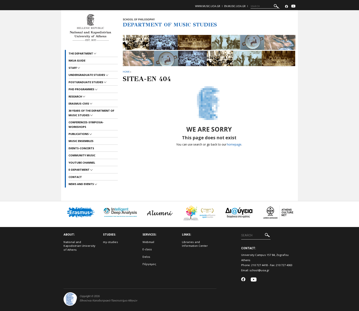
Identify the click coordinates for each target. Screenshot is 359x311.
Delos (146, 257)
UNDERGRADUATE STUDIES (87, 75)
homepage (234, 144)
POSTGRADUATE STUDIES (86, 82)
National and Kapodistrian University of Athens (80, 246)
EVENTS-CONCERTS (81, 148)
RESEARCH (76, 96)
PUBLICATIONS (79, 134)
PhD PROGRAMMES (82, 89)
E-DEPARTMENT (79, 170)
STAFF (73, 68)
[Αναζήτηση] (276, 7)
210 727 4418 (259, 265)
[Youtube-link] (293, 6)
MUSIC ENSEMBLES (81, 141)
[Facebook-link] (286, 6)
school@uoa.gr (259, 270)
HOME (126, 71)
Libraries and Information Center (195, 244)
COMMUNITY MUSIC (82, 155)
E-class (147, 249)
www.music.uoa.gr (207, 6)
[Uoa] (70, 299)
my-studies (110, 242)
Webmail (148, 242)
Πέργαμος (149, 264)
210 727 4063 (284, 265)
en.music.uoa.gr (235, 6)
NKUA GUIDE (77, 60)
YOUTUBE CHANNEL (82, 162)
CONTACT (75, 177)
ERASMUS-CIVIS (79, 103)
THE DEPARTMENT (81, 53)
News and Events (82, 184)
